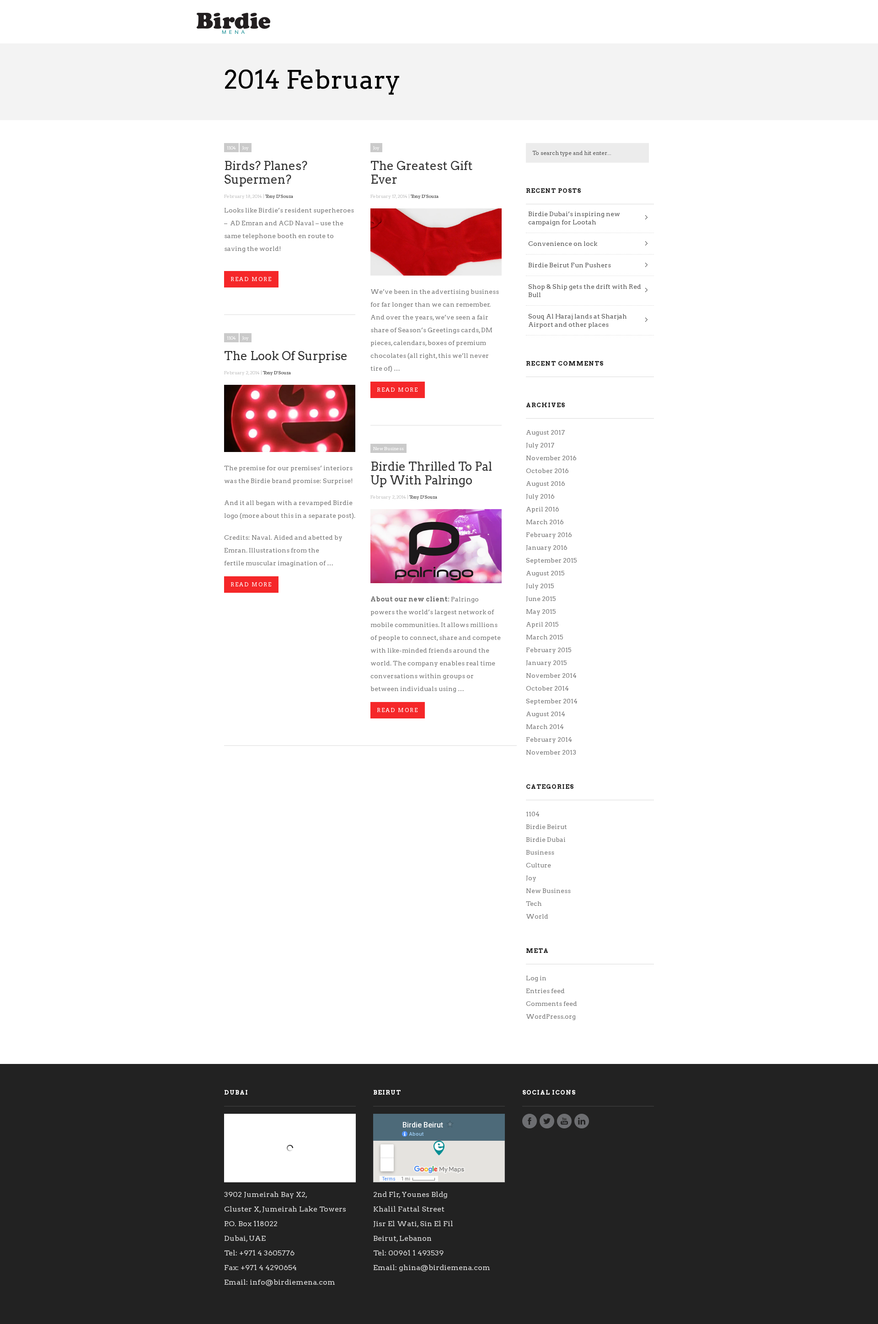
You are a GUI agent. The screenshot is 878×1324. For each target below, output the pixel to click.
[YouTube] (564, 1123)
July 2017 (540, 445)
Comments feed (551, 1003)
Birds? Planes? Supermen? (265, 172)
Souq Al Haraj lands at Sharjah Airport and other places (577, 320)
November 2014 (551, 675)
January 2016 (546, 547)
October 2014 (547, 688)
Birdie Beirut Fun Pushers (569, 265)
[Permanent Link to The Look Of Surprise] (289, 449)
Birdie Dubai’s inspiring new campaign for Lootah (574, 218)
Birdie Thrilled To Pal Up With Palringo (431, 473)
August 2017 (545, 432)
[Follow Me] (547, 1123)
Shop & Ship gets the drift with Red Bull (584, 290)
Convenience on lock (562, 243)
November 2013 (551, 752)
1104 (231, 147)
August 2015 (545, 573)
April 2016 (542, 509)
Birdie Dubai (546, 839)
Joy (245, 147)
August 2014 (545, 714)
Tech (534, 903)
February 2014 (549, 739)
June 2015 (541, 598)
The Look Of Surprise (286, 356)
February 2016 (549, 534)
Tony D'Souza (279, 196)
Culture (538, 865)
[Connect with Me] (581, 1123)
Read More (251, 279)
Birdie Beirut (546, 826)
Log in (536, 978)
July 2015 (540, 586)
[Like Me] (529, 1123)
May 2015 (541, 611)
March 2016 (545, 522)
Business (540, 852)
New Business (388, 448)
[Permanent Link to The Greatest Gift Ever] (436, 273)
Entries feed (545, 990)
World (537, 916)
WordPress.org (551, 1016)
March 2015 (544, 637)
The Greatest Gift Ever (421, 172)
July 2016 (540, 496)
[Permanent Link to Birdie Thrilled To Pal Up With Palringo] (436, 581)
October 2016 (547, 470)
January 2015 (546, 662)
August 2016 (545, 483)
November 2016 (551, 458)
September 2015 (551, 560)
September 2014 (552, 701)
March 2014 (545, 726)
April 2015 (542, 624)
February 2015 (549, 650)
